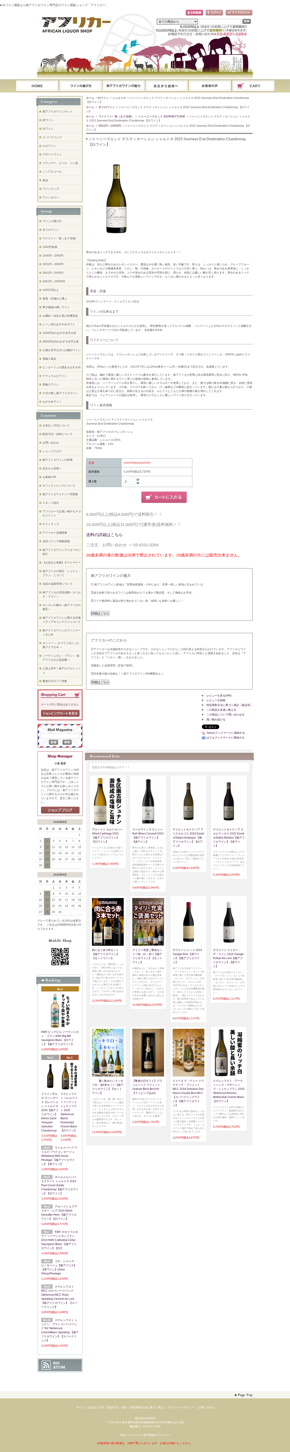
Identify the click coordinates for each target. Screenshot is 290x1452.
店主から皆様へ (52, 468)
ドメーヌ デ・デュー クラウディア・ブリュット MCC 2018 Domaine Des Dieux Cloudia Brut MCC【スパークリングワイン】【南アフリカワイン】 (188, 1093)
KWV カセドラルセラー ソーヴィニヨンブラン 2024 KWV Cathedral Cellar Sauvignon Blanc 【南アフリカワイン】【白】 (59, 1240)
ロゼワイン (49, 145)
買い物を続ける (215, 719)
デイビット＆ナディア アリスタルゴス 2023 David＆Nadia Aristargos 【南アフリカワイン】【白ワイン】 (188, 837)
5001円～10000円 (109, 125)
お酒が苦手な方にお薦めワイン (62, 350)
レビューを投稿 (215, 700)
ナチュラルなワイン (55, 376)
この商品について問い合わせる (225, 714)
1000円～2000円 (53, 255)
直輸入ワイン (51, 384)
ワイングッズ (51, 188)
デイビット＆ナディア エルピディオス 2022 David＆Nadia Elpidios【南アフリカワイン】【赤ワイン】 (229, 837)
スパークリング (52, 137)
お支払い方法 (96, 1407)
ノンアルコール (52, 171)
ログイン (214, 13)
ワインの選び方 (80, 86)
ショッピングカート (253, 86)
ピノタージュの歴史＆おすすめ (62, 367)
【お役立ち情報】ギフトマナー (62, 562)
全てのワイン (106, 107)
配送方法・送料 (117, 1407)
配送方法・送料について (57, 434)
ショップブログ (52, 451)
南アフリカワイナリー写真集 (60, 494)
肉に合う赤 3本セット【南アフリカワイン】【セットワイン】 (105, 954)
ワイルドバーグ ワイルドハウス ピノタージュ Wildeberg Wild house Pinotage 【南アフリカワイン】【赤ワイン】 (59, 1156)
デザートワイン (52, 154)
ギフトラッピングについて (59, 485)
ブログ (167, 86)
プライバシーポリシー (180, 1407)
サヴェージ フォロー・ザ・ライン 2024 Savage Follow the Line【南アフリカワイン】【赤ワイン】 (228, 958)
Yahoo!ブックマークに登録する (225, 732)
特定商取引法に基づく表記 (147, 1407)
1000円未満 (50, 247)
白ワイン (103, 98)
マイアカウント (239, 13)
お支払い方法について (56, 425)
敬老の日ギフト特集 (55, 681)
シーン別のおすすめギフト (59, 324)
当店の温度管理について (57, 583)
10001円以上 (51, 290)
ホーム (37, 86)
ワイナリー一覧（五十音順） (116, 116)
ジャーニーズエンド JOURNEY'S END (161, 116)
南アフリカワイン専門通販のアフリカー (146, 1435)
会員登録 (194, 13)
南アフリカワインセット (57, 111)
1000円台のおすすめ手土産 (59, 333)
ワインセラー (51, 197)
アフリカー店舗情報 (55, 532)
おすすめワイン (52, 401)
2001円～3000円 (53, 264)
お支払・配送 (123, 86)
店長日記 (60, 810)
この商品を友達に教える (221, 709)
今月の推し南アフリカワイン (60, 393)
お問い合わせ (210, 86)
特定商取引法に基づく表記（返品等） (229, 705)
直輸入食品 (49, 358)
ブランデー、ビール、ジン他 (60, 163)
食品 (45, 180)
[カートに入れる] (164, 497)
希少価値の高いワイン (56, 307)
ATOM (59, 1367)
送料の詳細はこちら (104, 534)
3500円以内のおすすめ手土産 (61, 341)
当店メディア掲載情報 (56, 541)
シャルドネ (119, 98)
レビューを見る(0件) (219, 695)
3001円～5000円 (53, 272)
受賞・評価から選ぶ (55, 298)
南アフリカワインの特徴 (57, 459)
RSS (56, 1363)
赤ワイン (48, 120)
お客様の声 (49, 477)
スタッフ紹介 (51, 502)
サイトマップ (51, 524)
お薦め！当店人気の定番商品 (60, 315)
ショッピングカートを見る (60, 713)
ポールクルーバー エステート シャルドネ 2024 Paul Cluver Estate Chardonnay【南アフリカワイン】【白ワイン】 (59, 1185)
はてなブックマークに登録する (225, 737)
